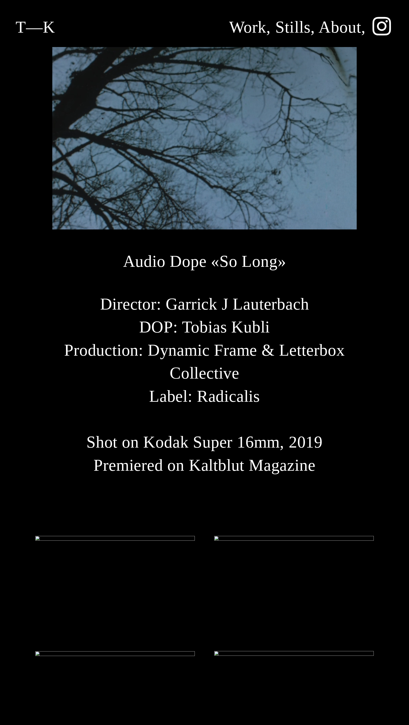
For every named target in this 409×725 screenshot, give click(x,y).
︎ (381, 27)
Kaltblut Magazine (252, 465)
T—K (35, 27)
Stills (293, 27)
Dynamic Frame (202, 350)
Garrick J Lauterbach (237, 304)
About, (342, 27)
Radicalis (228, 396)
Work (247, 27)
